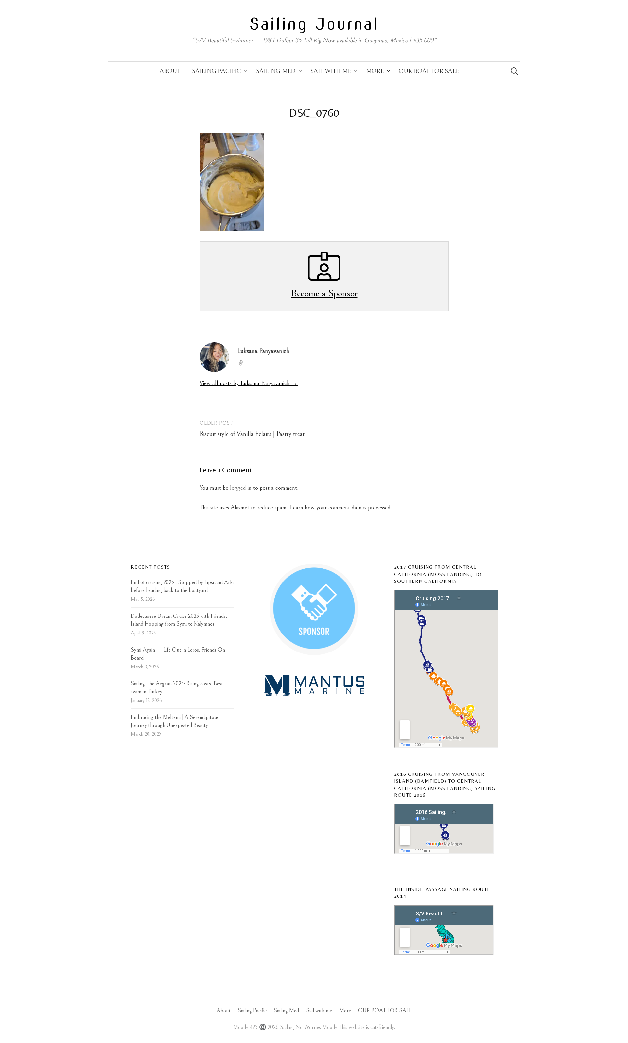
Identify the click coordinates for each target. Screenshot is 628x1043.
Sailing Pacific (216, 71)
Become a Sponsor (324, 293)
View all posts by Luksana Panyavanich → (249, 383)
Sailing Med (275, 71)
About (170, 71)
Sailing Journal (314, 24)
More (375, 71)
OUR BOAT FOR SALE (429, 71)
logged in (241, 487)
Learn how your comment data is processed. (341, 507)
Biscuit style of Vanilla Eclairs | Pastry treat (252, 434)
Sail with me (330, 71)
